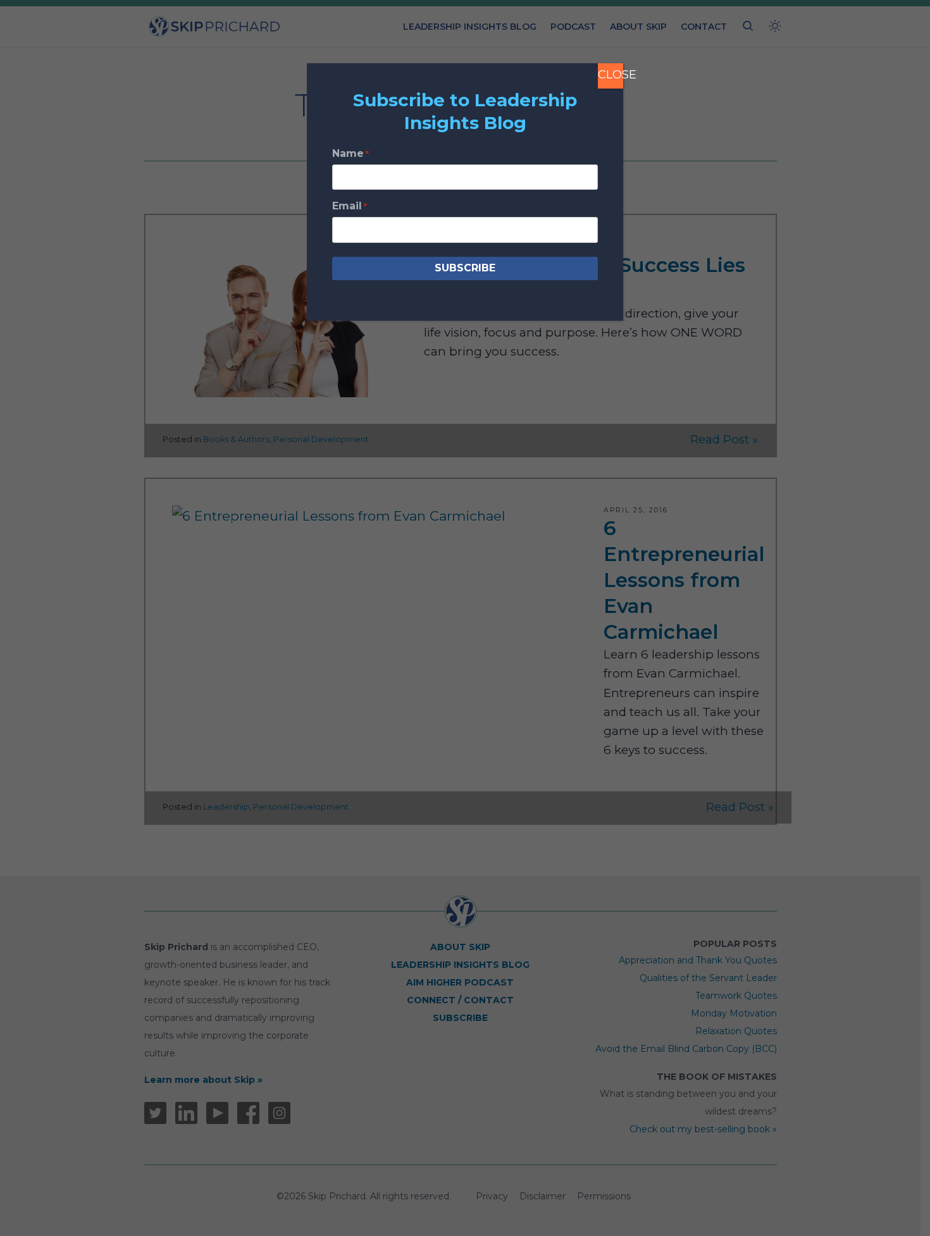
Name (350, 153)
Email (349, 206)
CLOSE (610, 75)
